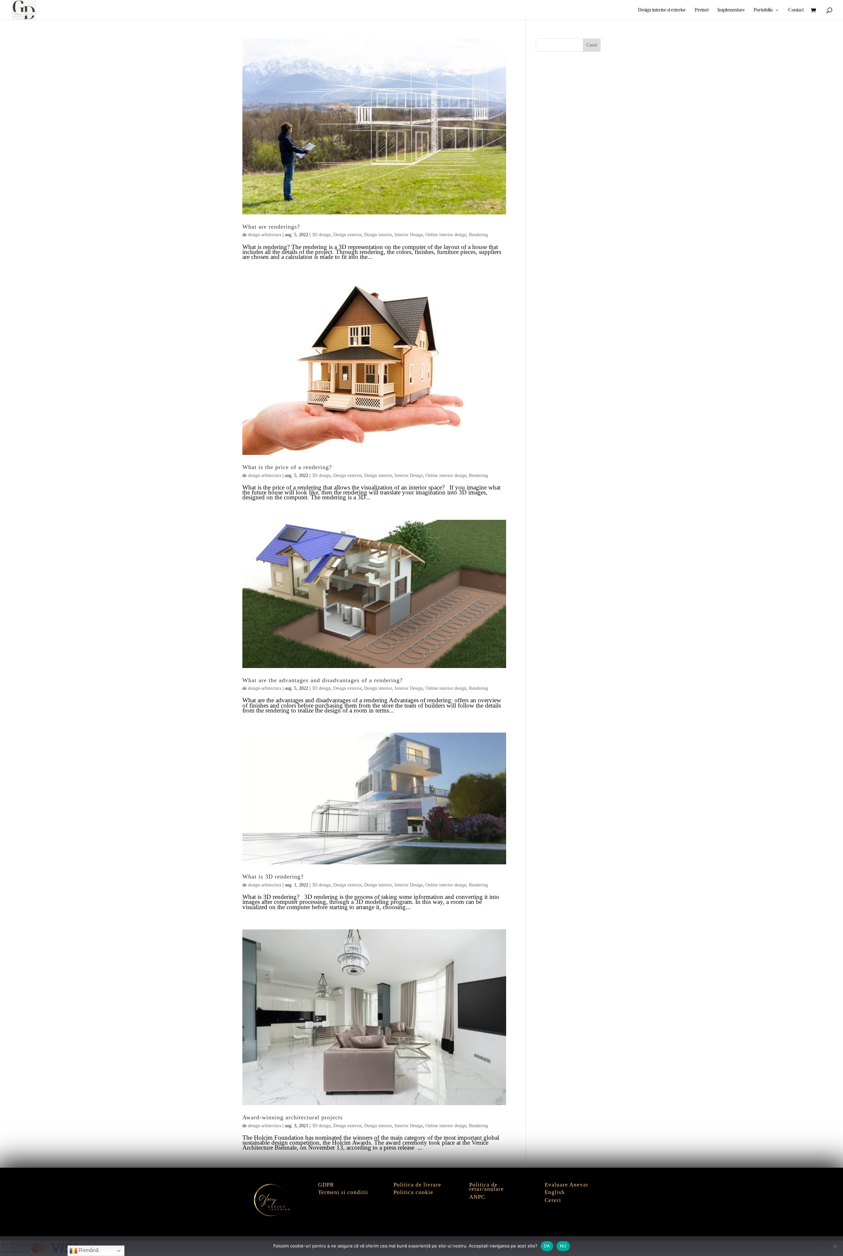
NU (563, 1245)
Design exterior (347, 234)
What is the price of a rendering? (287, 467)
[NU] (834, 1246)
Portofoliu (763, 10)
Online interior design (445, 234)
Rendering (478, 234)
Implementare (731, 10)
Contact (795, 10)
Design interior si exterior (662, 10)
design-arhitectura (264, 234)
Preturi (701, 10)
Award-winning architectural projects (292, 1117)
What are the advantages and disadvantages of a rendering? (322, 680)
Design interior (378, 234)
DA (547, 1245)
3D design (321, 234)
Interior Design (408, 234)
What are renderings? (271, 226)
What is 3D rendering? (273, 876)
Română (88, 1250)
